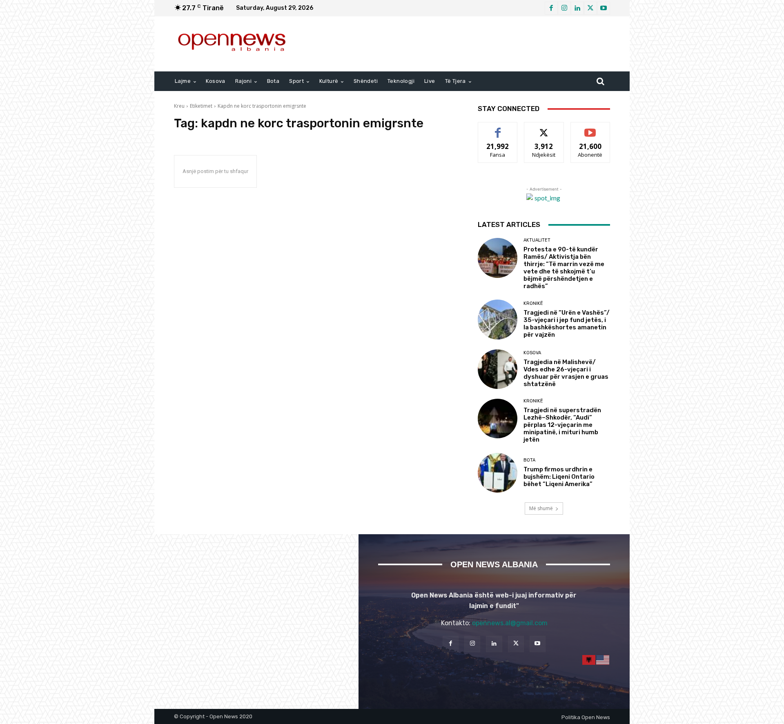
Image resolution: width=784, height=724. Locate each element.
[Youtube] (603, 8)
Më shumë (541, 508)
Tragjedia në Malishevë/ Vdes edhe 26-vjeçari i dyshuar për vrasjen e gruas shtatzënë (565, 373)
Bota (529, 460)
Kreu (179, 105)
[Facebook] (551, 8)
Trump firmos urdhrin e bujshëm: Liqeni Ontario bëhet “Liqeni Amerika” (559, 477)
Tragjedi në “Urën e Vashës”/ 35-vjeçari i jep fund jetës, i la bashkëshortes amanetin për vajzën (566, 323)
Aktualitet (536, 240)
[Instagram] (564, 8)
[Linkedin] (577, 8)
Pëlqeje (498, 128)
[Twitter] (590, 8)
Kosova (532, 353)
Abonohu (590, 128)
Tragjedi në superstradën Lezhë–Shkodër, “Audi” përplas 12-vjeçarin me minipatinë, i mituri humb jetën (562, 424)
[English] (603, 659)
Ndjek (544, 128)
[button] (600, 81)
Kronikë (533, 303)
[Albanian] (589, 659)
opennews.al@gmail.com (510, 623)
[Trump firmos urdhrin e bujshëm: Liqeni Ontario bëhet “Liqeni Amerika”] (497, 473)
